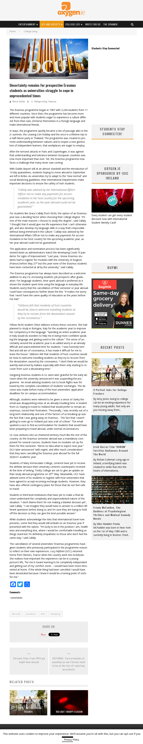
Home (13, 31)
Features (52, 101)
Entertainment (27, 24)
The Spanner (110, 24)
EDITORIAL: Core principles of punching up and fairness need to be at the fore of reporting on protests (68, 663)
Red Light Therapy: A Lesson (69, 711)
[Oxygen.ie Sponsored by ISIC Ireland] (112, 211)
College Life (72, 24)
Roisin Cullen (19, 101)
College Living (40, 101)
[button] (49, 59)
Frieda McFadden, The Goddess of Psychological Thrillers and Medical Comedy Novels (111, 513)
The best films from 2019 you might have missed (29, 660)
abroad (16, 613)
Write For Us (92, 24)
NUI (43, 613)
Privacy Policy (71, 739)
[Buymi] (112, 328)
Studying (55, 613)
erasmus (31, 613)
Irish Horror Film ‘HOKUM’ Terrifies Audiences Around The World (110, 450)
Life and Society (50, 24)
